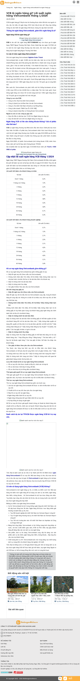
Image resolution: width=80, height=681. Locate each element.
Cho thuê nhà (65, 62)
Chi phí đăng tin (6, 650)
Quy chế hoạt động (46, 643)
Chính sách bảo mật (46, 647)
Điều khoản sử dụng (46, 650)
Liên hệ (3, 647)
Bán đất (63, 13)
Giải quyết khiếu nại (46, 653)
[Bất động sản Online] (10, 2)
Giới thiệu (4, 643)
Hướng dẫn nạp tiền (7, 653)
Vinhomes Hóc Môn (7, 656)
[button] (71, 590)
